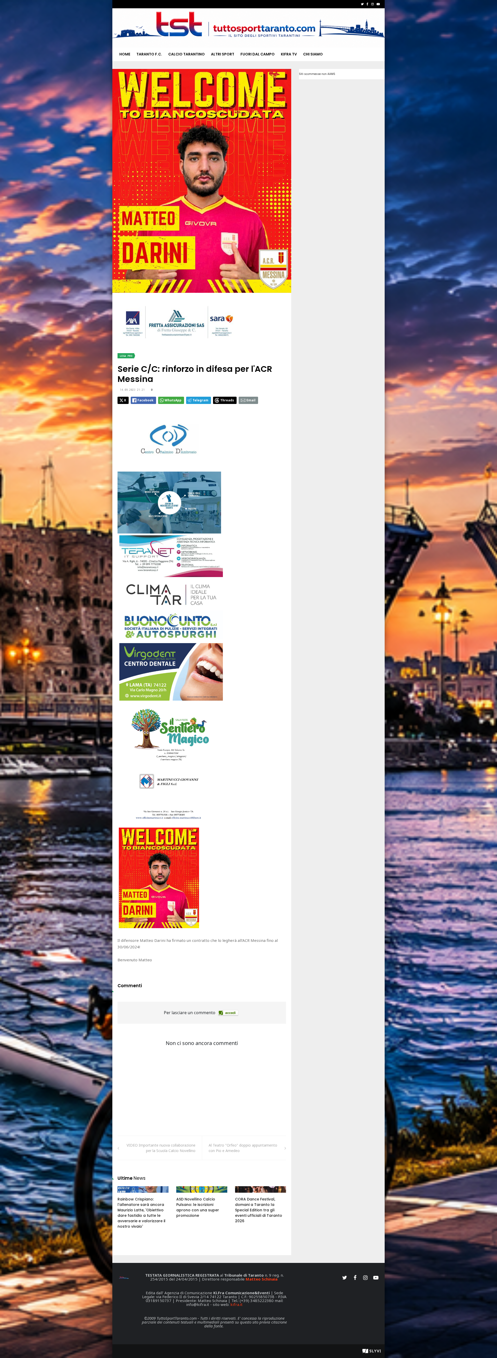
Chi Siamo (313, 54)
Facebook (145, 400)
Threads (227, 400)
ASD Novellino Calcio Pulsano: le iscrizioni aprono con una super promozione (197, 1207)
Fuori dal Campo (257, 54)
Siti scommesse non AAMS (317, 74)
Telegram (200, 400)
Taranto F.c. (149, 54)
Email (250, 400)
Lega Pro (126, 355)
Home (124, 54)
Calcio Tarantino (186, 54)
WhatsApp (173, 400)
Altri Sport (222, 54)
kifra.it (236, 1304)
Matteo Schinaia (261, 1279)
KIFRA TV (289, 54)
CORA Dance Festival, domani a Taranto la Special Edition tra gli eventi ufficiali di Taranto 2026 (258, 1210)
